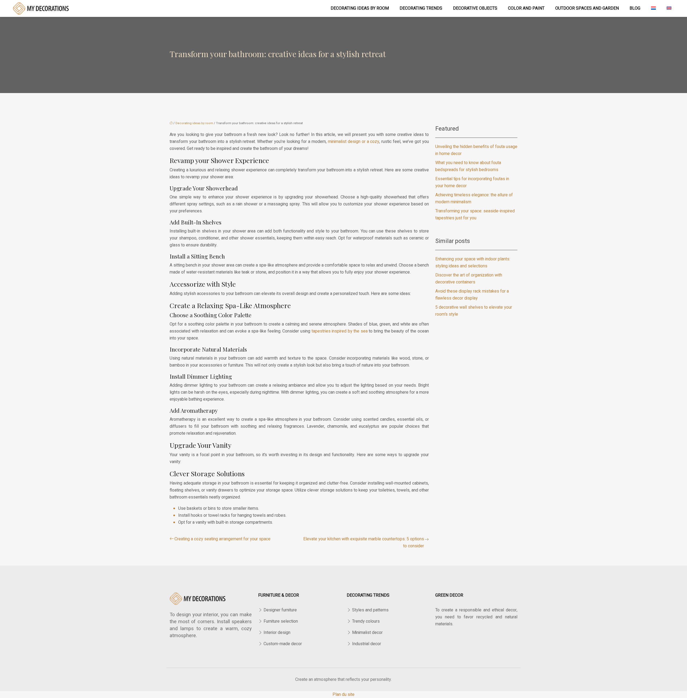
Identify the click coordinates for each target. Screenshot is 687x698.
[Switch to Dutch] (653, 8)
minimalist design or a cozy (353, 141)
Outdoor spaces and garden (587, 8)
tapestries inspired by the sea (340, 331)
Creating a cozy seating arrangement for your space (222, 539)
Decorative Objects (475, 8)
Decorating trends (421, 8)
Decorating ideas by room (360, 8)
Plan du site (343, 694)
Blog (635, 8)
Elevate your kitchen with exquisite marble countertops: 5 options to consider (363, 542)
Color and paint (526, 8)
